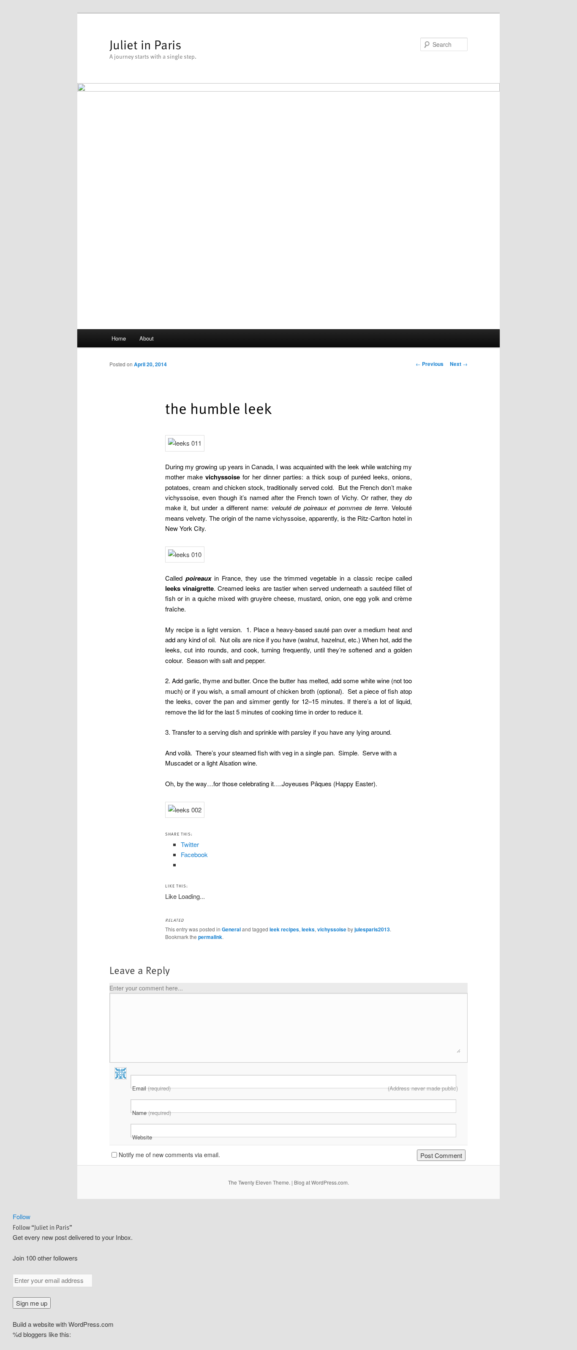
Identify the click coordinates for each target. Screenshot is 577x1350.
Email (295, 1088)
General (231, 929)
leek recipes (284, 929)
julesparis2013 (372, 929)
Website (142, 1137)
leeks (308, 929)
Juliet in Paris (145, 44)
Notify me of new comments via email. (169, 1155)
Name (151, 1112)
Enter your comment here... (146, 988)
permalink (210, 937)
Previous (430, 364)
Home (119, 338)
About (146, 338)
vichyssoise (331, 929)
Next (459, 364)
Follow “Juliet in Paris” (42, 1227)
